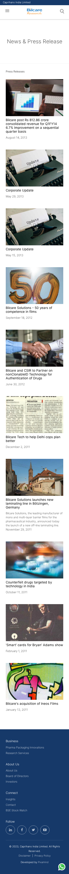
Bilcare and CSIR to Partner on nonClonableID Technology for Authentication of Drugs (29, 374)
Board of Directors (17, 776)
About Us (11, 770)
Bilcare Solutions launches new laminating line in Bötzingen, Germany (29, 503)
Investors (11, 781)
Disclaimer (25, 855)
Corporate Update (20, 190)
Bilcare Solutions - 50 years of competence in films (29, 310)
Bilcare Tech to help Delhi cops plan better (33, 439)
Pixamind (43, 862)
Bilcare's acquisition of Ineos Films (32, 704)
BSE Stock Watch (16, 810)
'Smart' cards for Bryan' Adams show (34, 645)
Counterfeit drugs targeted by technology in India (29, 584)
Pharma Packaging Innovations (25, 747)
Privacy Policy (42, 855)
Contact (11, 804)
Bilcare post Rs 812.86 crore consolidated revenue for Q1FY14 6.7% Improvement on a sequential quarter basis (32, 125)
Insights (10, 799)
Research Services (17, 753)
